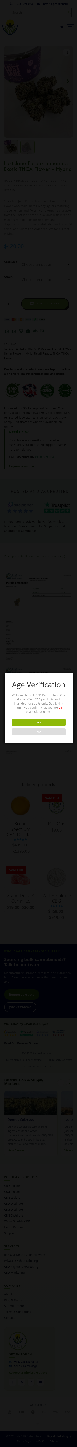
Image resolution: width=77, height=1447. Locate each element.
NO (39, 731)
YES (38, 722)
